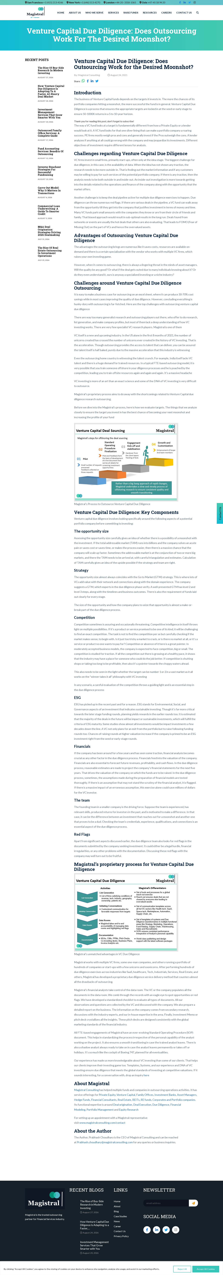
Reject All (182, 1269)
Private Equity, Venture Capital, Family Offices (126, 1094)
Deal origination (122, 1104)
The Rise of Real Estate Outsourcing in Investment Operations (50, 251)
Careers (166, 12)
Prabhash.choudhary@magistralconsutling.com (105, 1142)
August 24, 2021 (118, 75)
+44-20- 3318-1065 (125, 2)
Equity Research (129, 1109)
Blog (116, 1211)
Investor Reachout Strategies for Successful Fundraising (49, 171)
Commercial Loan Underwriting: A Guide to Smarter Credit (49, 210)
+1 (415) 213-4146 (53, 2)
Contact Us (184, 12)
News (117, 1221)
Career (117, 1226)
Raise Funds (130, 12)
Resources (150, 12)
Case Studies (120, 1216)
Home (60, 12)
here (146, 1075)
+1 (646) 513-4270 (90, 2)
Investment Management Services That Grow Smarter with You (50, 113)
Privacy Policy (121, 1236)
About (117, 1206)
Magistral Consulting (86, 1090)
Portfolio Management (100, 1109)
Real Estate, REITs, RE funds (134, 1099)
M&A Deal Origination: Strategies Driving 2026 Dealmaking (49, 230)
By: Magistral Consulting (87, 75)
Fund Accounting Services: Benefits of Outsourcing (50, 151)
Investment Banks (165, 1094)
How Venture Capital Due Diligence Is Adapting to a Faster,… (94, 1225)
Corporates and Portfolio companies (173, 1099)
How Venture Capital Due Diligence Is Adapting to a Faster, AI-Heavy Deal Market (51, 91)
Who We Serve (94, 12)
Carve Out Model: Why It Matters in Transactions (49, 190)
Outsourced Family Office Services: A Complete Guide (50, 133)
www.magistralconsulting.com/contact (102, 1122)
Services (113, 12)
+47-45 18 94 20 (156, 2)
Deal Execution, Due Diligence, (151, 1104)
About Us (75, 12)
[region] (111, 1268)
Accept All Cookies (206, 1269)
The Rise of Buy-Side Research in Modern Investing (51, 70)
